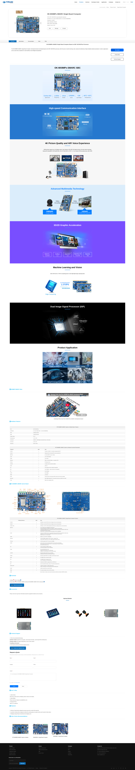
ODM (39, 751)
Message (56, 28)
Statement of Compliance (43, 768)
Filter (46, 41)
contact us (28, 696)
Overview (12, 41)
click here (14, 593)
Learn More (15, 733)
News (69, 749)
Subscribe (22, 763)
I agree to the (15, 682)
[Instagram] (120, 768)
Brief (50, 28)
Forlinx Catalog (17, 580)
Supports (69, 751)
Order (39, 41)
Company (111, 2)
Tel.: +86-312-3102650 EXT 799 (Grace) (103, 751)
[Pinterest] (125, 768)
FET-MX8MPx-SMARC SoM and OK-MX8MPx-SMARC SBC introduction (30, 581)
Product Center (113, 7)
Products (81, 2)
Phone (34, 664)
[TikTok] (123, 768)
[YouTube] (113, 768)
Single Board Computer (121, 7)
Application (104, 2)
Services (87, 2)
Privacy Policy (17, 682)
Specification (21, 41)
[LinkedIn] (111, 768)
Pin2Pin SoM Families (12, 749)
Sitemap (37, 768)
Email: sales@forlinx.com (101, 754)
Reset (23, 686)
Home (76, 2)
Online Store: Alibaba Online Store (102, 749)
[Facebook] (118, 768)
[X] (116, 768)
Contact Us (117, 2)
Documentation (31, 41)
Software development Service (43, 749)
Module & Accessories (12, 754)
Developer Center (95, 2)
